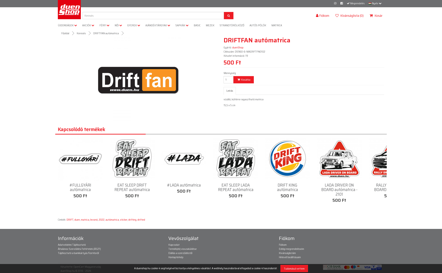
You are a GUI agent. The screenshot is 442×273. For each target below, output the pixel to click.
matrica (85, 220)
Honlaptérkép (175, 257)
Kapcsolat (174, 245)
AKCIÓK (87, 25)
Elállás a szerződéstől (180, 253)
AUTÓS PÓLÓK (257, 25)
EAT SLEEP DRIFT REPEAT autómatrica (132, 187)
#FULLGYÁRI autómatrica (80, 187)
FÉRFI (103, 25)
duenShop (237, 47)
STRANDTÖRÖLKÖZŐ (232, 25)
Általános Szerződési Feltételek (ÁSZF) (79, 249)
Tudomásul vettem (294, 268)
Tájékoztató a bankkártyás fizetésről (78, 253)
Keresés (81, 33)
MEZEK (210, 25)
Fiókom (283, 245)
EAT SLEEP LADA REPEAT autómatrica (235, 187)
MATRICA (276, 25)
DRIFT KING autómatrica (287, 187)
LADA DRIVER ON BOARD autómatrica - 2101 (339, 190)
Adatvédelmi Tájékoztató (72, 245)
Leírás (229, 91)
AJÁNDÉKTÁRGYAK (156, 25)
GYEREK (132, 25)
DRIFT (69, 220)
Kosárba (245, 79)
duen (77, 220)
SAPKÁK (180, 25)
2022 (101, 220)
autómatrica (112, 220)
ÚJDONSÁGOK (66, 25)
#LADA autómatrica (184, 185)
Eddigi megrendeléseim (291, 249)
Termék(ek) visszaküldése (182, 249)
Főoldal (65, 33)
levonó (94, 220)
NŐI (117, 25)
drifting (132, 220)
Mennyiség (230, 73)
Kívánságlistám (287, 253)
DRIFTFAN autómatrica (106, 33)
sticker (123, 220)
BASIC (197, 25)
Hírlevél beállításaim (290, 257)
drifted (141, 220)
